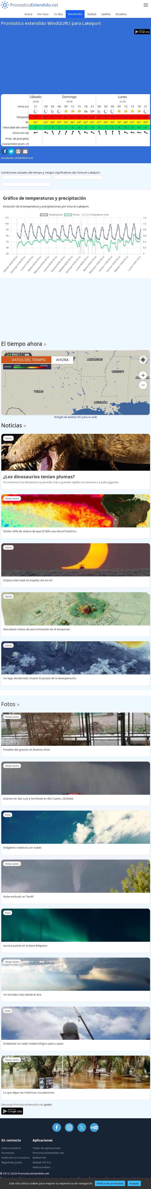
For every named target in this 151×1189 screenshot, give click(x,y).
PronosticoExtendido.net (48, 1153)
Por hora (42, 14)
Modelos (121, 14)
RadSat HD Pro (42, 1162)
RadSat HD (39, 1157)
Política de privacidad (110, 1183)
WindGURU (75, 14)
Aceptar (134, 1183)
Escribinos (7, 1153)
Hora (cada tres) (28, 106)
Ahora (28, 14)
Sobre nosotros (11, 1148)
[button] (143, 375)
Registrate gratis (11, 1162)
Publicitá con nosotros (15, 1157)
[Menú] (146, 5)
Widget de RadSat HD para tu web (75, 417)
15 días (58, 14)
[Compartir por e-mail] (25, 151)
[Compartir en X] (11, 151)
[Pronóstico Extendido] (29, 5)
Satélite (105, 14)
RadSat (91, 14)
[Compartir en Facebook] (4, 151)
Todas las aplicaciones (46, 1148)
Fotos (8, 704)
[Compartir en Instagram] (18, 151)
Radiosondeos (41, 1167)
